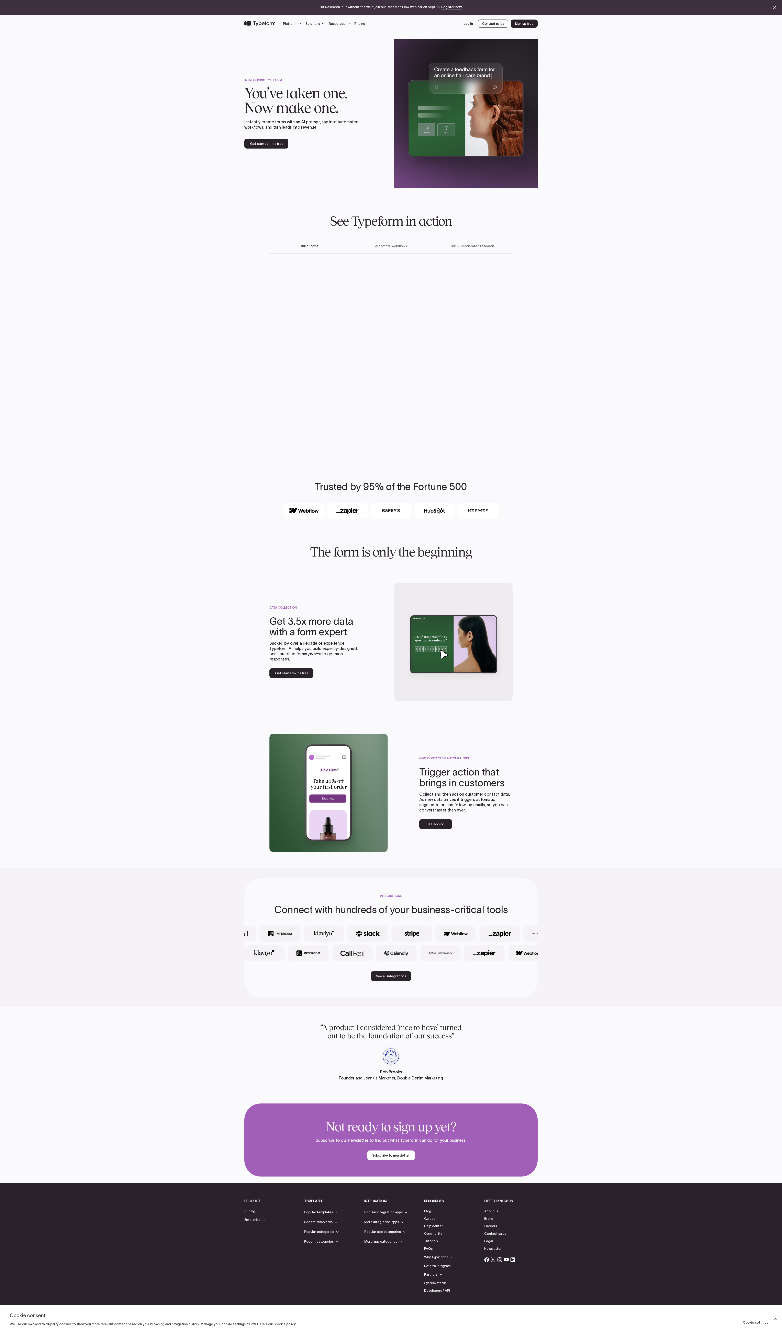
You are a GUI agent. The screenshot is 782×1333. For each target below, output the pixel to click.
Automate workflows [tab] (391, 246)
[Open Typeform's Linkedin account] (512, 1259)
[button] (293, 24)
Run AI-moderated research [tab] (472, 246)
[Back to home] (259, 23)
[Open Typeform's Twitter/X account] (493, 1259)
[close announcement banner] (774, 7)
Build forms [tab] (309, 246)
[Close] (775, 1318)
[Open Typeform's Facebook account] (486, 1259)
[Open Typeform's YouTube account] (506, 1259)
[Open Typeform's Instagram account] (499, 1259)
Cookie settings (755, 1322)
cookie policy (285, 1324)
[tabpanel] (391, 356)
